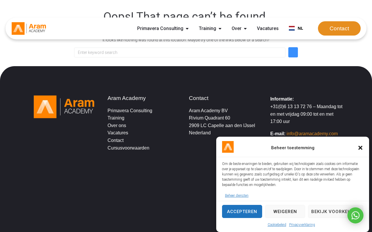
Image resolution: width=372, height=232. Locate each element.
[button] (360, 148)
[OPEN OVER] (245, 28)
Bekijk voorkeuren (335, 211)
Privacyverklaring (302, 225)
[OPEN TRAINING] (220, 28)
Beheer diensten (236, 195)
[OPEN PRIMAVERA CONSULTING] (187, 28)
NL (300, 28)
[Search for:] (179, 52)
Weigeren (285, 211)
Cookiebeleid (277, 225)
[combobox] (296, 28)
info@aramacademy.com (312, 133)
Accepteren (242, 211)
